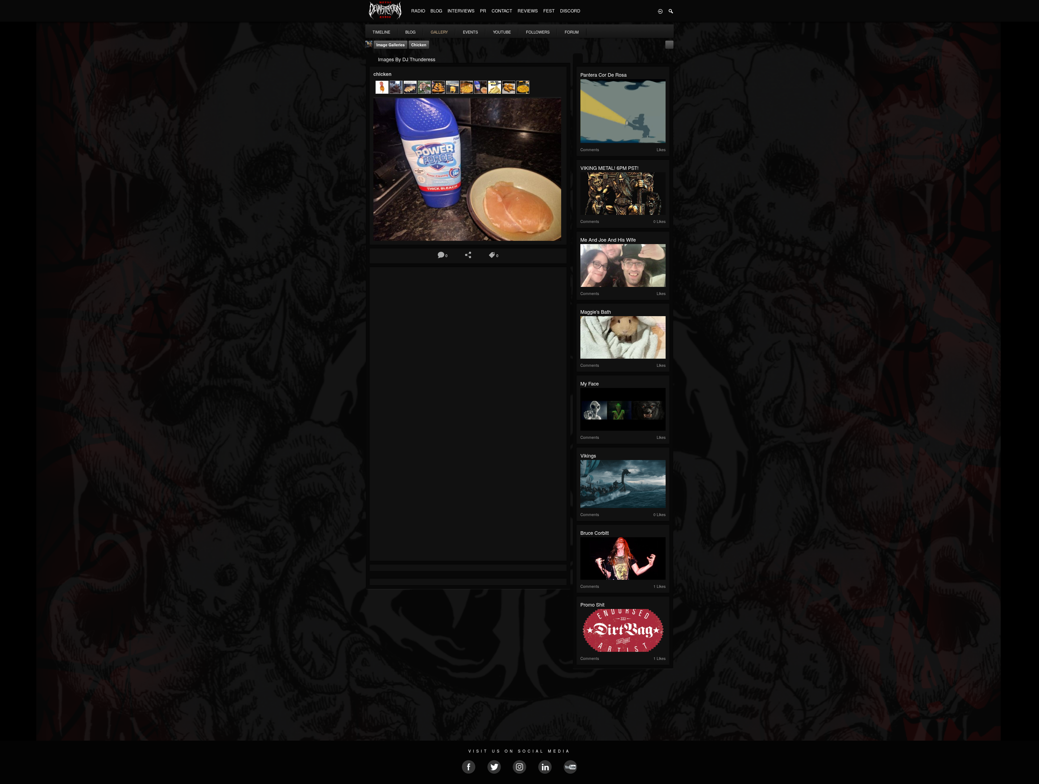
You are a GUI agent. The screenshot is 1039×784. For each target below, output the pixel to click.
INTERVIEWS (461, 11)
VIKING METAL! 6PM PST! (609, 167)
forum (572, 32)
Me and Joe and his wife (608, 239)
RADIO (418, 11)
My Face (589, 383)
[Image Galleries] (371, 58)
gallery (439, 32)
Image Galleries (390, 44)
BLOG (436, 11)
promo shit (592, 604)
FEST (549, 11)
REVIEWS (528, 11)
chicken (418, 44)
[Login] (660, 11)
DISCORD (570, 11)
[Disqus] (468, 343)
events (470, 32)
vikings (588, 455)
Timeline (381, 32)
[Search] (671, 11)
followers (538, 32)
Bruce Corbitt (594, 532)
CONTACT (502, 11)
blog (410, 32)
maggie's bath (595, 311)
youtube (502, 32)
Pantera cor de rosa (603, 74)
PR (483, 11)
